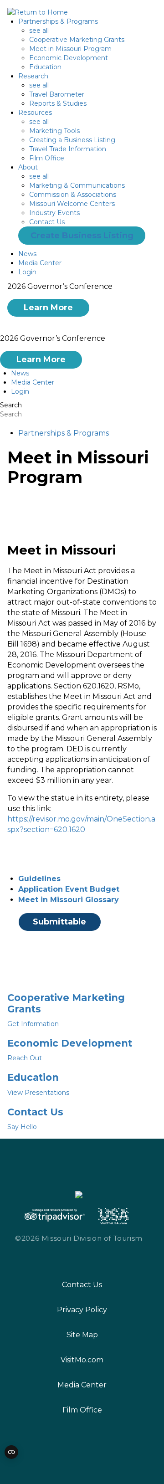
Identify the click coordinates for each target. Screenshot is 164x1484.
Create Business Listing (82, 236)
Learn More (48, 308)
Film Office (46, 158)
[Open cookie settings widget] (11, 1452)
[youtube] (106, 1257)
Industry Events (54, 213)
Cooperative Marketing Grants (76, 40)
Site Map (82, 1334)
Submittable (59, 922)
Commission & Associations (72, 194)
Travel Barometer (56, 94)
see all (39, 30)
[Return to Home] (37, 12)
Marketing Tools (54, 131)
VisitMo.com (82, 1360)
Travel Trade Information (67, 149)
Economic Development (68, 58)
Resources (35, 112)
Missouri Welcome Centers (72, 204)
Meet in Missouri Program (70, 49)
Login (27, 272)
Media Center (40, 263)
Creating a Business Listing (72, 140)
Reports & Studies (58, 103)
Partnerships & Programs (58, 21)
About (28, 167)
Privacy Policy (82, 1309)
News (27, 254)
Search (11, 405)
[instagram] (69, 1258)
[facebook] (51, 1258)
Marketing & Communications (77, 185)
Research (33, 76)
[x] (87, 1258)
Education (45, 67)
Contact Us (47, 222)
